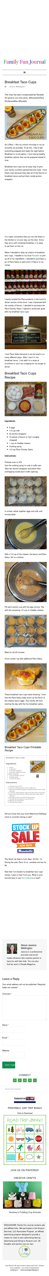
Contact (14, 1270)
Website (5, 1050)
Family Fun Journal (24, 62)
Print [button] (37, 777)
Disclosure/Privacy (30, 1270)
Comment (7, 993)
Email (5, 1037)
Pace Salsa (26, 877)
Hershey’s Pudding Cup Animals (25, 1212)
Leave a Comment (37, 86)
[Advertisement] (24, 25)
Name (5, 1024)
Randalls (35, 255)
